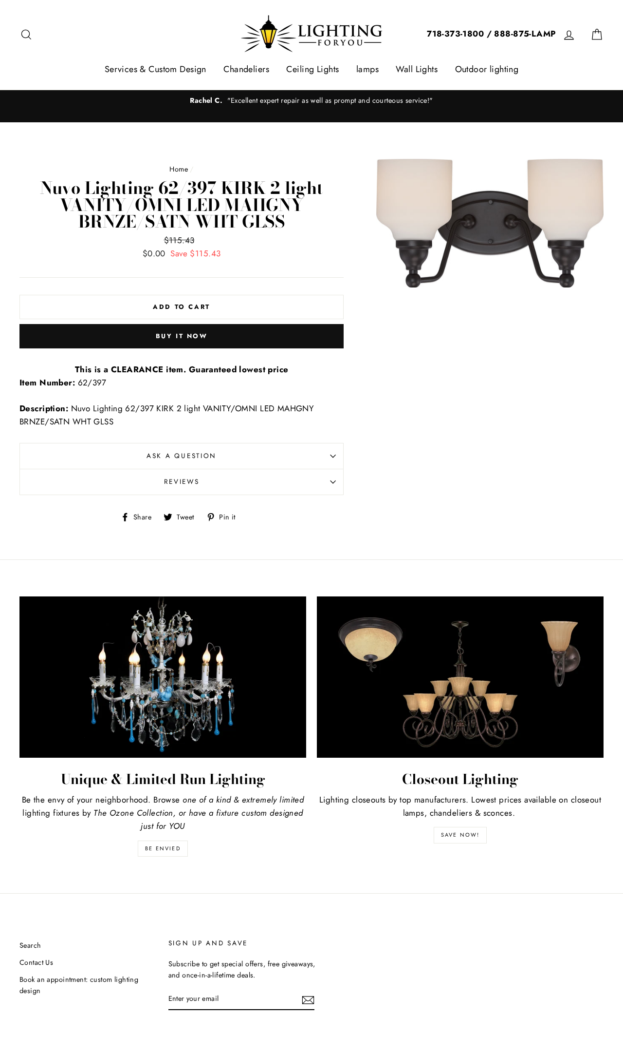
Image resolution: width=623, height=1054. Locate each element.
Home (178, 169)
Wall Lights (417, 69)
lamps (367, 69)
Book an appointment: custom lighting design (78, 985)
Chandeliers (246, 69)
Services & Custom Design (155, 69)
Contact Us (36, 962)
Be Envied (163, 848)
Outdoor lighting (487, 69)
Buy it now (182, 336)
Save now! (460, 835)
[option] (311, 100)
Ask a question (182, 455)
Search (30, 945)
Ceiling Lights (312, 69)
